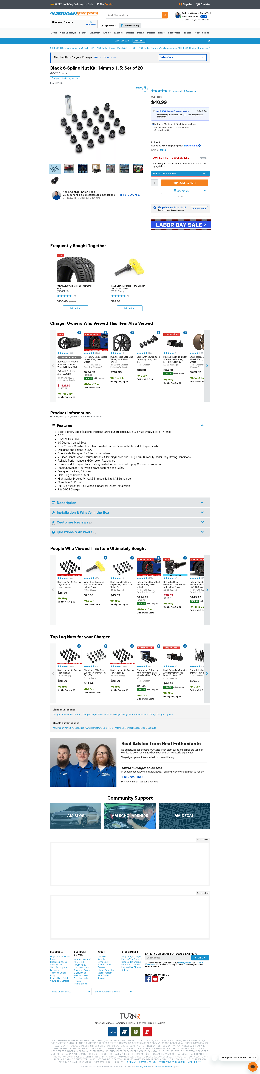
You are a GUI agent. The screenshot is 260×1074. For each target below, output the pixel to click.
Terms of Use (80, 984)
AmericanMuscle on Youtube (155, 979)
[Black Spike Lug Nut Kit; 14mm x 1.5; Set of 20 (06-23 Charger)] (202, 656)
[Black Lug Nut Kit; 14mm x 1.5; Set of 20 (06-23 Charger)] (69, 567)
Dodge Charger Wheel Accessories (131, 714)
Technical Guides (58, 973)
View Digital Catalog (59, 981)
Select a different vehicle (164, 173)
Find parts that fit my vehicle (65, 78)
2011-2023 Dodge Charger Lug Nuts (196, 48)
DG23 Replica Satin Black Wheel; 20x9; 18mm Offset (122, 362)
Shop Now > (139, 41)
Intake (140, 33)
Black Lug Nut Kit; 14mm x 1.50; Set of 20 (122, 673)
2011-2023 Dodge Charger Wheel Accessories (155, 48)
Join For (199, 208)
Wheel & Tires (202, 33)
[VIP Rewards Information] (199, 145)
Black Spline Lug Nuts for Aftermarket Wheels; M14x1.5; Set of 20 (175, 361)
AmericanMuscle (104, 1023)
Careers (101, 967)
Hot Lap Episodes (58, 962)
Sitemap (131, 1062)
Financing (54, 970)
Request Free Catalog (60, 978)
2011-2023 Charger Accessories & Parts (69, 48)
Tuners (187, 33)
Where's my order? (82, 959)
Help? (205, 173)
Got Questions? (81, 967)
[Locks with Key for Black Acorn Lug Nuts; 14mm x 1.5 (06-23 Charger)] (149, 342)
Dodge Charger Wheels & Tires (97, 714)
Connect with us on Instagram (162, 979)
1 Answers (190, 91)
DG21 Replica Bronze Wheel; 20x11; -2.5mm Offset (200, 362)
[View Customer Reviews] (159, 91)
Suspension (174, 33)
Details (108, 4)
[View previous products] (53, 366)
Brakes (83, 33)
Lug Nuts (152, 728)
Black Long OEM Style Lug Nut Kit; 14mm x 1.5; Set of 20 (121, 586)
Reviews (101, 978)
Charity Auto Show (106, 970)
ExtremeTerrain (146, 1023)
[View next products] (207, 366)
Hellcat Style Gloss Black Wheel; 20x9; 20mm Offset (95, 362)
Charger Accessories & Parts (66, 714)
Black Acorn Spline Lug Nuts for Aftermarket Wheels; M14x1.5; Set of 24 (148, 675)
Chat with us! (80, 973)
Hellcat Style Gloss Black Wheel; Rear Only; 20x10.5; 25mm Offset (201, 587)
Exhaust (118, 33)
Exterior (130, 33)
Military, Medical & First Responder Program (82, 978)
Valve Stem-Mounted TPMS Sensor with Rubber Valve (94, 586)
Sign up (200, 958)
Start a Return (80, 962)
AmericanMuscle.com (73, 14)
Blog (52, 975)
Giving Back (103, 962)
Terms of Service (163, 1066)
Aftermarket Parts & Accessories (68, 728)
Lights (161, 33)
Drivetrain (95, 33)
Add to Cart (187, 183)
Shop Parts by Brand (59, 967)
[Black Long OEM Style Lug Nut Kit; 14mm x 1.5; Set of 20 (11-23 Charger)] (122, 567)
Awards (101, 959)
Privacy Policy (184, 963)
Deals (54, 33)
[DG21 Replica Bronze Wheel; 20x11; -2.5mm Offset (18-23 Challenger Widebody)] (202, 342)
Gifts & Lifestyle (68, 33)
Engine (107, 33)
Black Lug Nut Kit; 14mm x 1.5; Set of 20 (69, 585)
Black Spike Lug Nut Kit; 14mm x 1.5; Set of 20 (201, 673)
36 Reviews (176, 91)
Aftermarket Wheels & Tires (99, 728)
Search (165, 15)
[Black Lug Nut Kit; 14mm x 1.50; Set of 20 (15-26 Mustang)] (122, 656)
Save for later (182, 191)
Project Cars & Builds (60, 956)
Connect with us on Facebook (148, 979)
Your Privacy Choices (172, 1062)
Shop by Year (56, 964)
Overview (102, 956)
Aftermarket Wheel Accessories (130, 728)
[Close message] (209, 41)
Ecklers (161, 1023)
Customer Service (82, 970)
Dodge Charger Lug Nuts (161, 714)
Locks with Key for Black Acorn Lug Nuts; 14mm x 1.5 (148, 361)
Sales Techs (103, 975)
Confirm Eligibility (162, 130)
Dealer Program (105, 973)
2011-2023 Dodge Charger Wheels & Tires (111, 48)
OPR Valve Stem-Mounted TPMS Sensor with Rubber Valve (174, 586)
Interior (151, 33)
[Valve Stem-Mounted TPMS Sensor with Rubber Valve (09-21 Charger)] (96, 567)
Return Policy (80, 965)
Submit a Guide (105, 964)
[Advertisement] (130, 864)
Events (53, 959)
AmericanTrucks (125, 1023)
